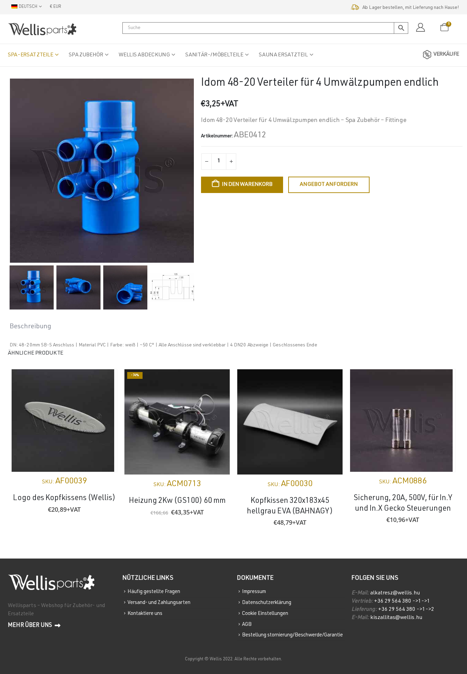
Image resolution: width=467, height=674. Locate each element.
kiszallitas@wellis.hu (396, 618)
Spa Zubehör (86, 55)
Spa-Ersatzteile (30, 55)
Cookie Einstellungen (265, 613)
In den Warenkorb (247, 185)
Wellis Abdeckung (144, 55)
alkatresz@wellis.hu (395, 593)
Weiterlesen (105, 380)
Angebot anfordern (329, 185)
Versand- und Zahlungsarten (159, 602)
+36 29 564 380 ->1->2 (406, 610)
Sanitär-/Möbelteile (214, 55)
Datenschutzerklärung (266, 602)
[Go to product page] (64, 420)
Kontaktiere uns (145, 613)
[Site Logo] (42, 29)
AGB (247, 624)
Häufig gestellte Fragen (154, 591)
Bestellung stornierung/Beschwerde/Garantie (292, 635)
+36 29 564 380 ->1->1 (402, 601)
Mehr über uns (30, 626)
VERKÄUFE (446, 54)
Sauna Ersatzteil (283, 55)
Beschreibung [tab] (30, 327)
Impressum (254, 591)
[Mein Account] (420, 27)
